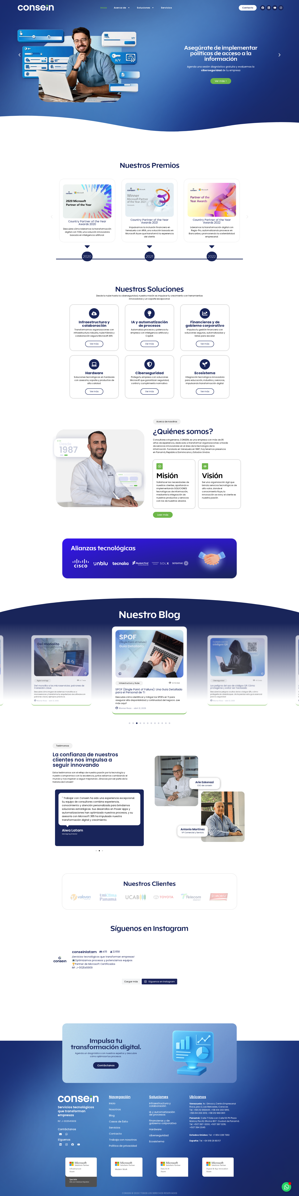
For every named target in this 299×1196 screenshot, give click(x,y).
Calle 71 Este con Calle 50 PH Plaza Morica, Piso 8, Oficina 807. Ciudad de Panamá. (214, 1120)
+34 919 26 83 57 (212, 1140)
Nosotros (115, 1109)
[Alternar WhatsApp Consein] (286, 1187)
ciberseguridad (159, 1135)
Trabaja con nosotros (123, 1139)
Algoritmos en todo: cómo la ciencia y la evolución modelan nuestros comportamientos (237, 687)
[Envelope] (60, 1134)
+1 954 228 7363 (221, 1134)
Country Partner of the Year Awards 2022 (149, 221)
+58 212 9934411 (201, 1109)
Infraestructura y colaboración (160, 1104)
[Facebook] (262, 7)
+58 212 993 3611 (216, 1112)
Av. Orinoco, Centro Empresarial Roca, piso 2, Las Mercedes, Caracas (212, 1105)
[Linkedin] (268, 7)
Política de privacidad (123, 1146)
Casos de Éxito (118, 1121)
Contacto (115, 1133)
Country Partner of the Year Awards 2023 (212, 221)
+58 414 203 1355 (220, 1109)
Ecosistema (156, 1141)
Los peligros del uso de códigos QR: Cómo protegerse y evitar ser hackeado (143, 690)
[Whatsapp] (66, 1134)
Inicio (103, 7)
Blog (112, 1115)
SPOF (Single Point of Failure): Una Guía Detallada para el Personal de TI (61, 687)
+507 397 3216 (218, 1124)
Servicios (166, 7)
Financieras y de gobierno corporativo (162, 1122)
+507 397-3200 (201, 1124)
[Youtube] (274, 7)
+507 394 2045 (197, 1127)
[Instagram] (280, 7)
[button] (19, 55)
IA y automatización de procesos (162, 1113)
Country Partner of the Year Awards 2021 (87, 221)
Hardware (155, 1129)
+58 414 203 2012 (198, 1112)
